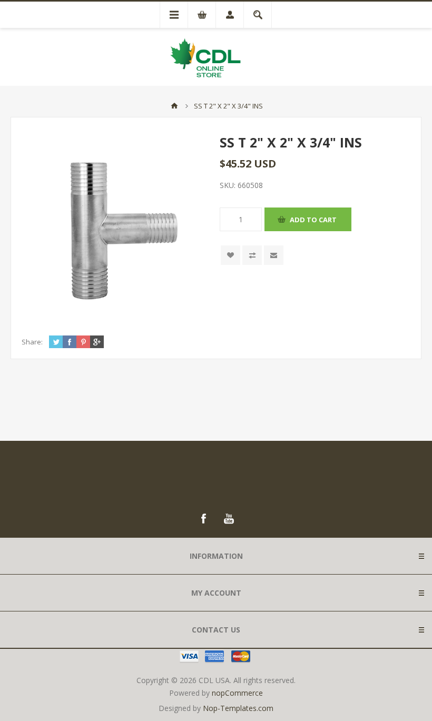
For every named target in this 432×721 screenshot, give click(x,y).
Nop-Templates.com (238, 708)
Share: (32, 342)
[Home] (174, 105)
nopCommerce (237, 693)
